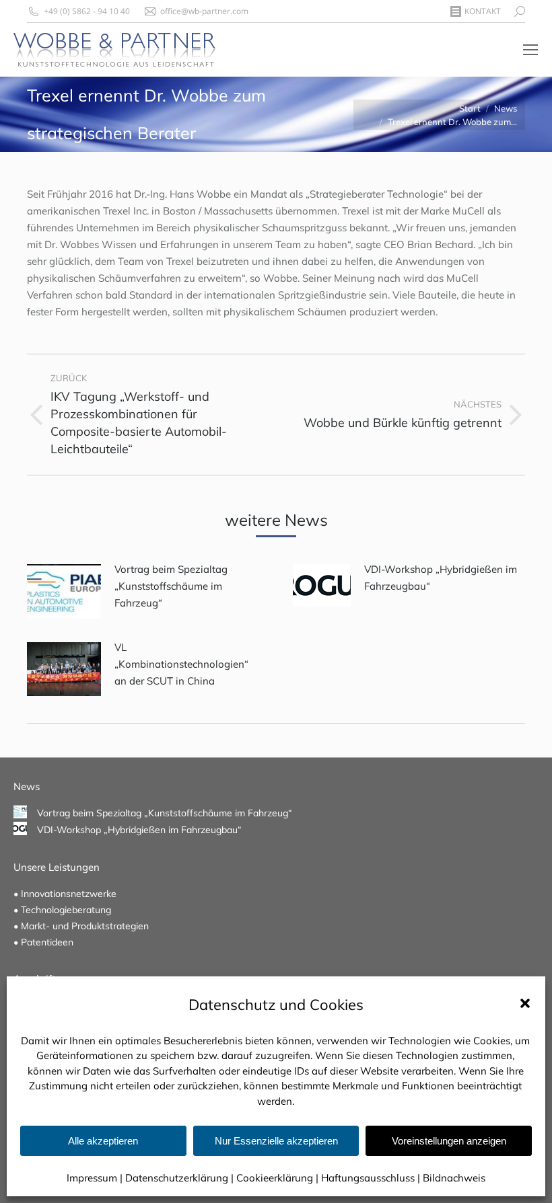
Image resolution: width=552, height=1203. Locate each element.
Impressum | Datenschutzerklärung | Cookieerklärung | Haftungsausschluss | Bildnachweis (276, 1177)
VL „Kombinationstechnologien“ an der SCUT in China (181, 664)
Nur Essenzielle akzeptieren (276, 1141)
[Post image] (64, 591)
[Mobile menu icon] (530, 50)
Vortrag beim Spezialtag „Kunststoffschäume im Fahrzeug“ (171, 586)
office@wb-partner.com (204, 11)
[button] (525, 1003)
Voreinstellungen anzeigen (449, 1141)
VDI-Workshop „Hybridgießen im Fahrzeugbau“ (440, 577)
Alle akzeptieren (103, 1141)
